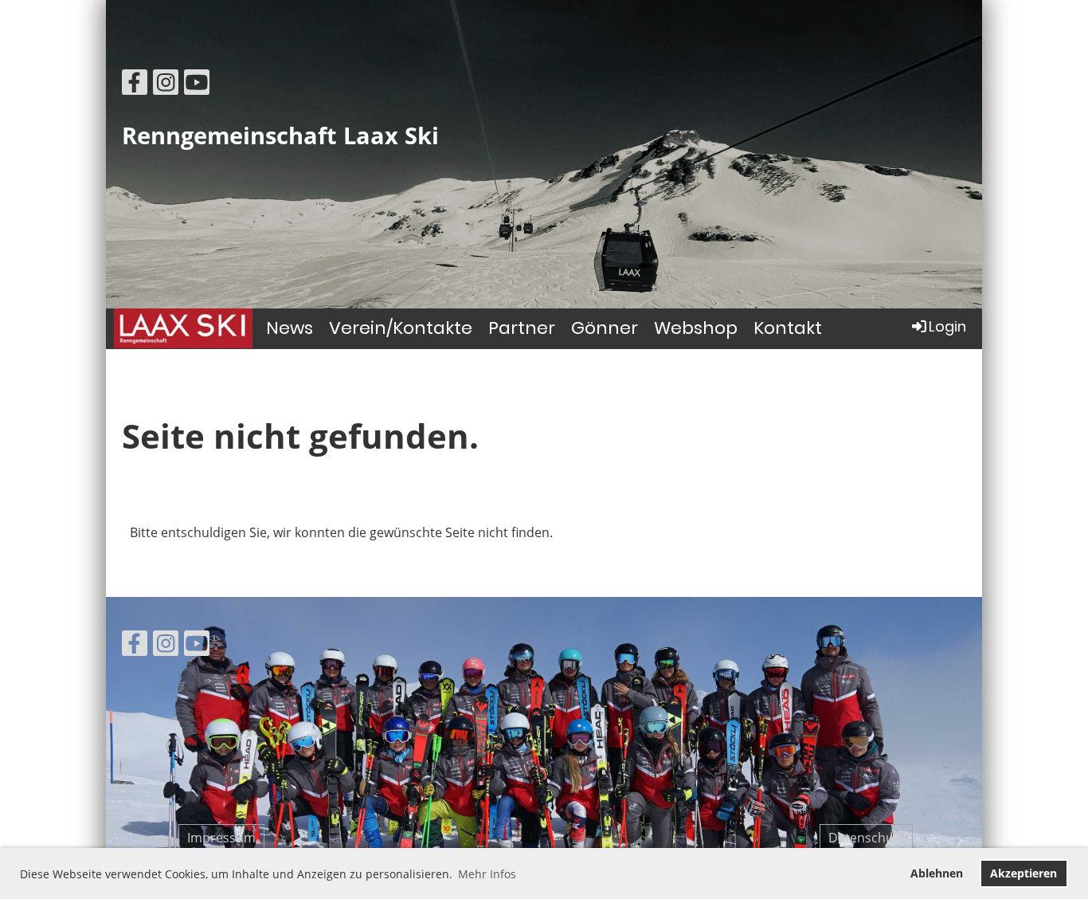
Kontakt (787, 328)
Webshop (696, 328)
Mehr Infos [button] (487, 873)
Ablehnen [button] (936, 873)
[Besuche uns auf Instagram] (165, 85)
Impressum (221, 837)
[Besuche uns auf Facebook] (134, 85)
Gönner (604, 328)
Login (947, 326)
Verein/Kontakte (400, 328)
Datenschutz (866, 837)
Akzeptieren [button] (1023, 873)
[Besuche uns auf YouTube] (196, 85)
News (289, 328)
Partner (521, 328)
